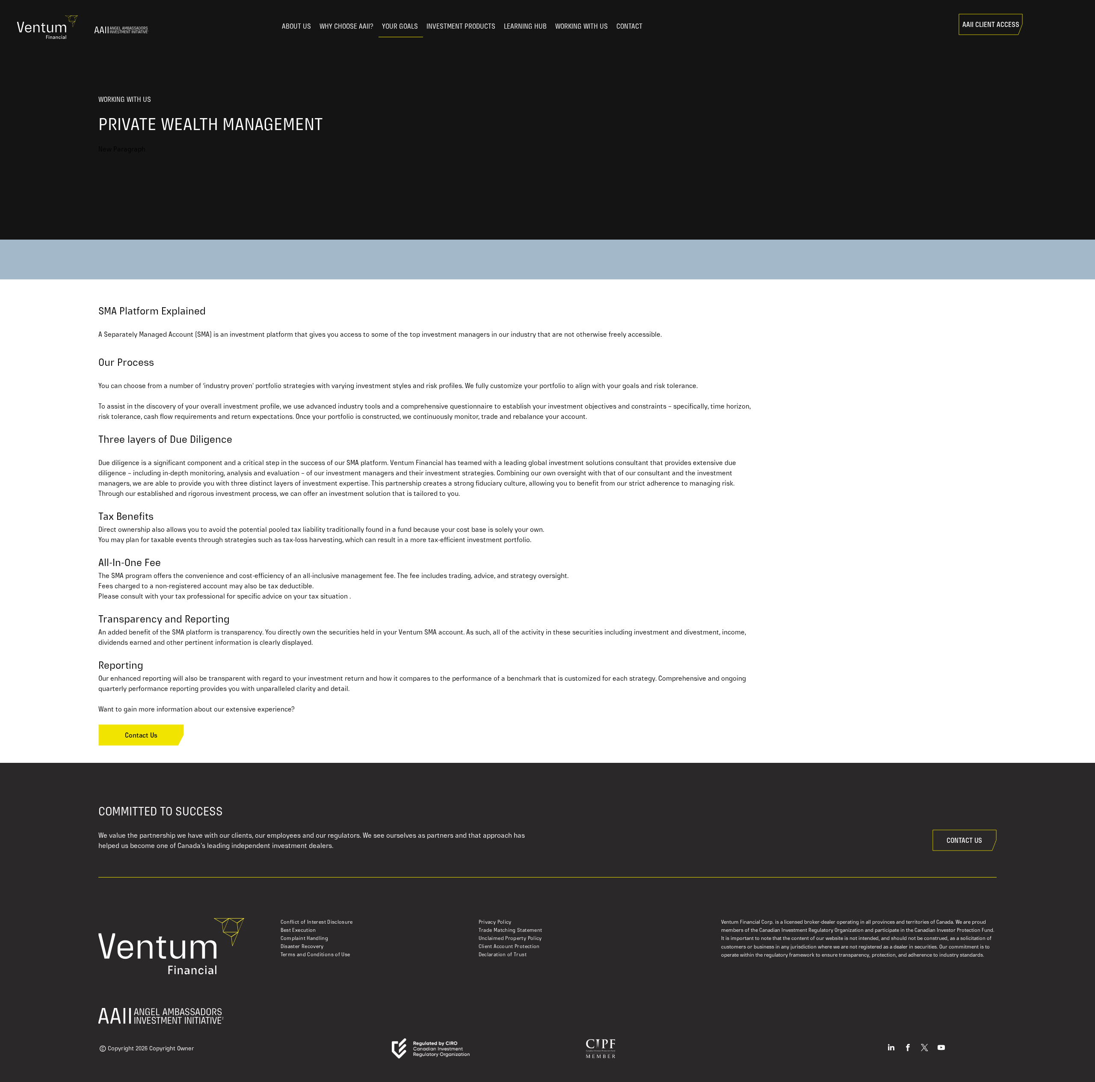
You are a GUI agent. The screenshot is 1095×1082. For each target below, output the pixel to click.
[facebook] (908, 1048)
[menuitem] (380, 922)
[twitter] (924, 1048)
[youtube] (941, 1048)
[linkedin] (891, 1048)
